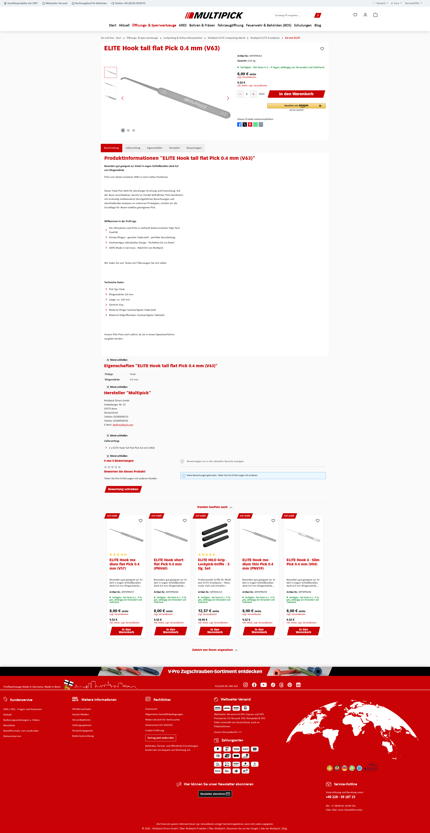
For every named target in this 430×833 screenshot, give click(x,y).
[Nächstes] (227, 98)
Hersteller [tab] (174, 148)
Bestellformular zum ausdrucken (21, 731)
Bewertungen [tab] (194, 148)
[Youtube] (264, 684)
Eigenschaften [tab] (154, 148)
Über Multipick (217, 828)
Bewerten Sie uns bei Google (242, 828)
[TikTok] (273, 684)
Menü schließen (118, 360)
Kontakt (7, 714)
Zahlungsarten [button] (232, 740)
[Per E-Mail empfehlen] (261, 124)
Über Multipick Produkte (193, 828)
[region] (167, 98)
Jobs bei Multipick (270, 828)
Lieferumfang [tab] (133, 148)
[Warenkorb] (375, 14)
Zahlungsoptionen (82, 725)
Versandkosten (207, 824)
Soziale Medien (80, 714)
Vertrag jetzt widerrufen (160, 738)
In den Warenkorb (126, 631)
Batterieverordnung (83, 736)
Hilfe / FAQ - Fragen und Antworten (22, 709)
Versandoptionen (81, 720)
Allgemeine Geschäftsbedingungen (164, 714)
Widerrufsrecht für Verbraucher (162, 719)
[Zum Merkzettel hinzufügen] (322, 48)
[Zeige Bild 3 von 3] (133, 130)
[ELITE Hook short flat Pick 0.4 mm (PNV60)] (171, 535)
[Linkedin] (298, 684)
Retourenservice (12, 736)
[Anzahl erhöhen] (253, 94)
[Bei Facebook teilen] (239, 124)
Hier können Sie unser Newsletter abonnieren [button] (218, 784)
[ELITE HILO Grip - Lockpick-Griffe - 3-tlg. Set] (215, 535)
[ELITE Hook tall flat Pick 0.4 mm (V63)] (175, 98)
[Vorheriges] (122, 98)
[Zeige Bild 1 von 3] (123, 130)
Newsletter (9, 725)
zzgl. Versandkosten (246, 77)
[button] (296, 107)
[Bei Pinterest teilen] (250, 124)
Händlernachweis (81, 709)
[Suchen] (317, 15)
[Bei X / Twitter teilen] (244, 124)
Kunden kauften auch (212, 507)
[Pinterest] (290, 684)
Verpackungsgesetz (82, 730)
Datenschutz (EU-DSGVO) (159, 725)
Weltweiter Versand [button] (236, 699)
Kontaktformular (353, 810)
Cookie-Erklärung (154, 730)
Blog (284, 828)
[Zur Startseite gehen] (214, 15)
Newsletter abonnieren (213, 794)
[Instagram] (245, 684)
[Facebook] (254, 684)
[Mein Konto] (365, 14)
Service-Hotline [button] (345, 784)
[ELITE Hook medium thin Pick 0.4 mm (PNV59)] (259, 535)
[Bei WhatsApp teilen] (255, 124)
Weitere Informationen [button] (99, 700)
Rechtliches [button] (162, 700)
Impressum (151, 709)
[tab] (111, 148)
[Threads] (281, 684)
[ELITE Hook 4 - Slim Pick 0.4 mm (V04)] (303, 535)
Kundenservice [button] (21, 700)
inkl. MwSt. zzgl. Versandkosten (252, 85)
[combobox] (292, 15)
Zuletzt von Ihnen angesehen (212, 650)
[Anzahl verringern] (240, 94)
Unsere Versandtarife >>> (228, 732)
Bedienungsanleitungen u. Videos (21, 720)
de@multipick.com (123, 425)
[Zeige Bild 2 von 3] (128, 130)
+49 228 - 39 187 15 (340, 797)
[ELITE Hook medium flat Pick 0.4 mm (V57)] (126, 535)
